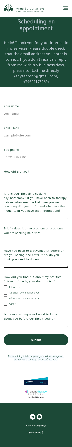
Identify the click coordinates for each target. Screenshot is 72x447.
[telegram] (32, 417)
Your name (11, 106)
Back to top (35, 432)
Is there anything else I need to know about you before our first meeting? (31, 316)
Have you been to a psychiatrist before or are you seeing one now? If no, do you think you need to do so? (34, 255)
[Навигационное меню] (65, 8)
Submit (36, 340)
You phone (11, 149)
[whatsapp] (39, 417)
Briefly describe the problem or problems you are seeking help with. (33, 230)
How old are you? (16, 171)
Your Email (11, 128)
